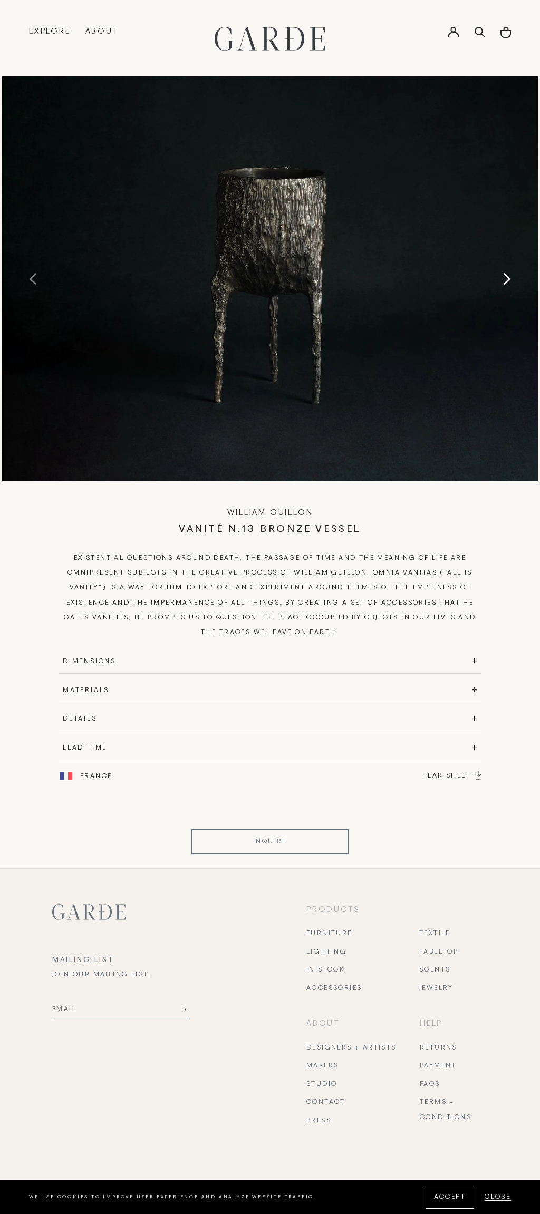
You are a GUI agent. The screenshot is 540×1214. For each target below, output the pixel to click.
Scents (434, 970)
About (102, 31)
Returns (438, 1048)
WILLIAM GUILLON (270, 513)
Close (498, 1197)
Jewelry (436, 988)
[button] (505, 36)
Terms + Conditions (445, 1110)
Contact (325, 1102)
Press (318, 1121)
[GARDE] (270, 39)
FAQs (430, 1084)
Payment (438, 1066)
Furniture (329, 933)
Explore (50, 31)
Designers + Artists (351, 1048)
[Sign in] (453, 36)
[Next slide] (504, 279)
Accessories (334, 988)
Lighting (326, 952)
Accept (450, 1197)
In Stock (325, 970)
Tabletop (438, 952)
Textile (434, 933)
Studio (321, 1084)
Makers (322, 1066)
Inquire (270, 842)
